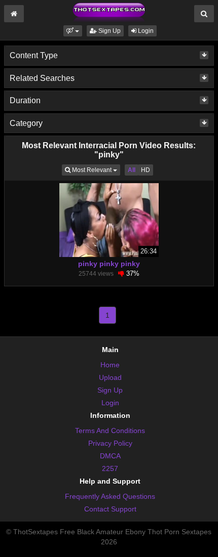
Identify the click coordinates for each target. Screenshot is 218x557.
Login (145, 30)
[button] (72, 30)
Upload (110, 377)
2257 (110, 468)
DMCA (110, 456)
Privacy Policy (110, 443)
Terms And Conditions (110, 430)
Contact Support (110, 509)
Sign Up (109, 30)
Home (110, 365)
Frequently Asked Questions (110, 496)
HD (145, 170)
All (131, 170)
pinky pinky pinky (109, 264)
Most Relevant (95, 170)
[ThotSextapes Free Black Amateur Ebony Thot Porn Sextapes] (109, 12)
